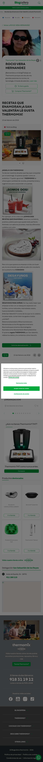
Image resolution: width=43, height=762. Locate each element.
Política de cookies (14, 377)
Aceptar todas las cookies (21, 388)
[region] (21, 381)
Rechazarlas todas (21, 383)
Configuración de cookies (21, 394)
